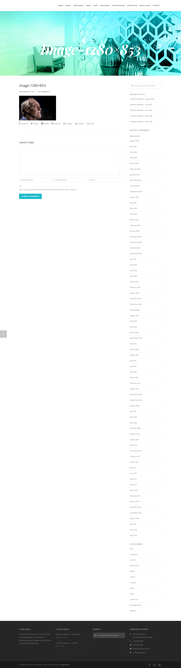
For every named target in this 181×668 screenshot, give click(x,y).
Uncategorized (135, 605)
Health (132, 571)
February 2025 (135, 225)
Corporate (133, 554)
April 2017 (133, 484)
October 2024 (135, 248)
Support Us (132, 5)
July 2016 (133, 524)
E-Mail (91, 123)
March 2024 (134, 282)
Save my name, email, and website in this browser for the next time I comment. (48, 189)
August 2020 (134, 406)
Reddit (46, 123)
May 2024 (133, 270)
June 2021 (133, 366)
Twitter (36, 123)
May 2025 (133, 208)
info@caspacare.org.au (141, 649)
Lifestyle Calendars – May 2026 (141, 116)
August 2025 (134, 197)
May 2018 (133, 445)
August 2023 (134, 315)
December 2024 (135, 236)
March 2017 (134, 490)
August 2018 (134, 439)
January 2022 (134, 349)
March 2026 (134, 163)
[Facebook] (149, 664)
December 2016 (135, 507)
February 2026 (135, 169)
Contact (156, 5)
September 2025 (136, 191)
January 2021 (134, 389)
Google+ (69, 123)
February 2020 (135, 428)
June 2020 (133, 417)
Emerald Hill (134, 566)
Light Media (65, 665)
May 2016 (133, 535)
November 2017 (136, 451)
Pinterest (57, 123)
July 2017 (133, 468)
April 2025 (133, 214)
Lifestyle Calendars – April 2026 (141, 121)
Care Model (78, 5)
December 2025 (135, 180)
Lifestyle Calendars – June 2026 (141, 110)
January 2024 (134, 293)
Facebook (24, 123)
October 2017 (135, 456)
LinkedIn (80, 123)
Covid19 (133, 560)
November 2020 (136, 394)
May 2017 (133, 479)
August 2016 (134, 518)
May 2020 (133, 423)
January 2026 (134, 174)
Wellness (133, 611)
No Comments (44, 92)
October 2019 (135, 434)
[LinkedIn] (159, 664)
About (68, 5)
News (88, 5)
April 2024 (133, 276)
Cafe (95, 5)
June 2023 (133, 321)
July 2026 (133, 146)
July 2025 (133, 203)
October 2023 (135, 310)
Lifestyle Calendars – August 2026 (142, 99)
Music (132, 588)
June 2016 (133, 530)
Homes (132, 577)
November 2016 (136, 513)
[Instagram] (154, 664)
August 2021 (134, 355)
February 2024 (135, 287)
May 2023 (133, 327)
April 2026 (133, 158)
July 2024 (133, 259)
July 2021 (133, 360)
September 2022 (136, 338)
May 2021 (133, 372)
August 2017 (134, 462)
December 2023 (135, 298)
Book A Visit (145, 5)
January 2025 (134, 231)
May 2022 (133, 344)
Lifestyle (133, 582)
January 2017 (134, 501)
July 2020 (133, 411)
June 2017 (133, 473)
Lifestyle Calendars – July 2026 (141, 104)
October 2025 (135, 186)
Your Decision (118, 5)
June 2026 (133, 152)
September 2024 (136, 253)
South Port (134, 599)
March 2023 (134, 332)
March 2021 (134, 377)
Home (60, 5)
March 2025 (134, 220)
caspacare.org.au (139, 652)
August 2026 (134, 141)
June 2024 (133, 265)
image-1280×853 (32, 85)
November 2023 (136, 304)
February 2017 (135, 496)
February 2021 (135, 383)
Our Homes (105, 5)
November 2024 (136, 242)
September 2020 (136, 400)
